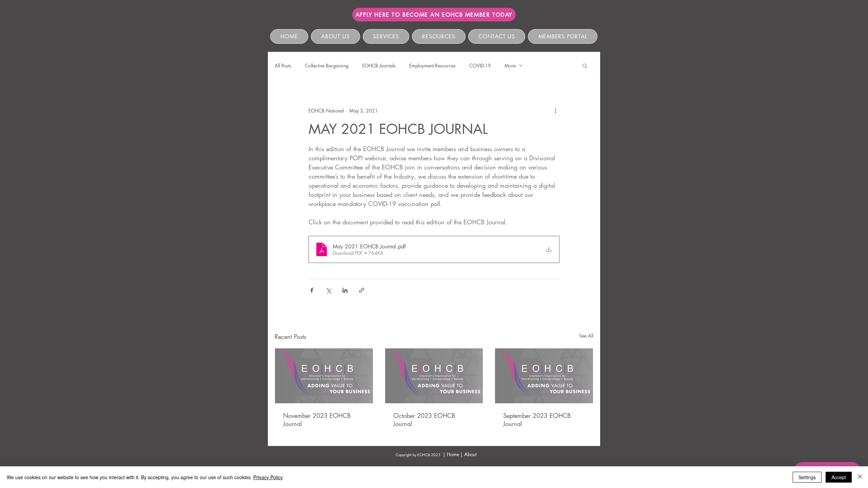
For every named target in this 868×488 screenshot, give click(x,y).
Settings (807, 477)
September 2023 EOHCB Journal (537, 419)
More (510, 65)
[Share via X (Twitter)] (328, 290)
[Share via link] (361, 290)
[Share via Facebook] (312, 290)
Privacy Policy (268, 477)
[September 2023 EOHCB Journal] (544, 375)
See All (586, 335)
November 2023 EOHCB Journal (317, 419)
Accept (838, 477)
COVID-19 (480, 65)
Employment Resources (432, 65)
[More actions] (555, 110)
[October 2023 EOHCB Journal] (434, 375)
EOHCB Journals (379, 65)
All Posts (283, 65)
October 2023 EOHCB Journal (424, 419)
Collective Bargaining (327, 65)
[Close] (860, 477)
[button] (584, 65)
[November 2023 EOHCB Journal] (324, 375)
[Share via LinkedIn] (345, 290)
